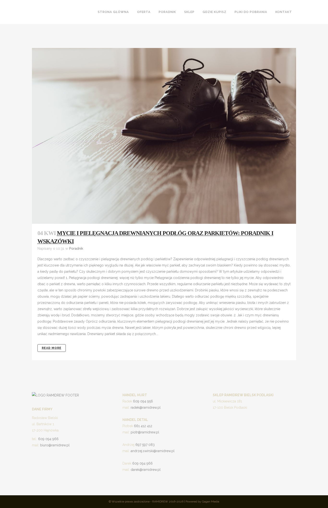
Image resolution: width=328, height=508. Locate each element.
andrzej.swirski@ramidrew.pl (153, 451)
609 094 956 (143, 401)
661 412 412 (143, 426)
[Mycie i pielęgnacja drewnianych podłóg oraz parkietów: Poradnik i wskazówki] (164, 136)
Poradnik (76, 248)
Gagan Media (210, 501)
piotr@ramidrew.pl (145, 432)
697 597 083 (145, 445)
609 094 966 (48, 439)
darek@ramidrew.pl (146, 470)
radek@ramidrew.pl (146, 407)
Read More (51, 348)
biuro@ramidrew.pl (55, 445)
